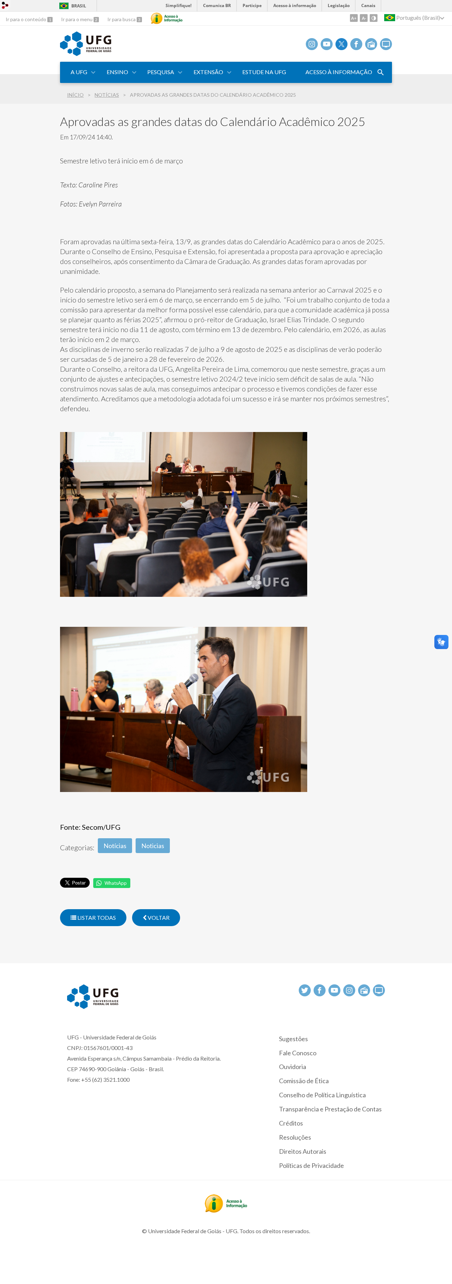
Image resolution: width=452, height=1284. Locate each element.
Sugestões (293, 1039)
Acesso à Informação (338, 71)
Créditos (291, 1123)
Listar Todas (96, 917)
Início (75, 95)
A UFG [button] (79, 71)
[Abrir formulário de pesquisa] (380, 72)
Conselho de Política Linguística (322, 1095)
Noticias (152, 846)
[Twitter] (341, 44)
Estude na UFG (264, 71)
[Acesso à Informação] (167, 18)
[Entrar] (5, 6)
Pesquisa (160, 71)
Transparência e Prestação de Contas (330, 1109)
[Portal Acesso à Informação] (226, 1210)
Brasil (78, 6)
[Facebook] (356, 44)
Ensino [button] (117, 71)
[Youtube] (327, 44)
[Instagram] (312, 44)
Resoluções (295, 1137)
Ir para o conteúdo (26, 19)
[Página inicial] (85, 54)
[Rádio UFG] (371, 44)
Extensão (208, 71)
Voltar (158, 917)
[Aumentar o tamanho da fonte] (354, 18)
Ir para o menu (77, 19)
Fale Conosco (297, 1053)
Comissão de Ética (304, 1081)
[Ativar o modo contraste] (373, 18)
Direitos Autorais (302, 1151)
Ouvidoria (292, 1066)
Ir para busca (122, 19)
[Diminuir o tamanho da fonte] (364, 18)
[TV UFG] (386, 44)
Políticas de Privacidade (311, 1165)
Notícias (107, 95)
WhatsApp (116, 883)
